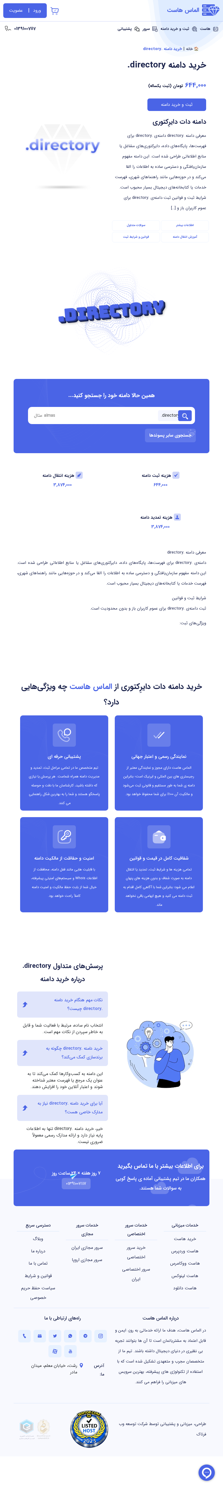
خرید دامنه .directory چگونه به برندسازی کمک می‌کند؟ (74, 1053)
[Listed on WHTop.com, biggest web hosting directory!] (89, 1429)
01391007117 (25, 28)
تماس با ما (38, 1263)
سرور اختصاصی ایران (136, 1274)
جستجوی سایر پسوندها (170, 435)
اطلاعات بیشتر (185, 225)
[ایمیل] (39, 1336)
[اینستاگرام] (100, 1336)
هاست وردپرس (185, 1251)
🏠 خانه (192, 49)
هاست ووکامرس (185, 1263)
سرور (147, 29)
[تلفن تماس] (24, 1336)
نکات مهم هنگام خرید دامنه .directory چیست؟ (78, 1004)
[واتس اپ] (70, 1336)
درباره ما (38, 1251)
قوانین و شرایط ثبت (136, 237)
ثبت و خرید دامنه (175, 29)
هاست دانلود (185, 1288)
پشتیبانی (125, 29)
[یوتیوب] (70, 1351)
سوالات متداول (136, 225)
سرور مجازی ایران (87, 1247)
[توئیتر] (55, 1336)
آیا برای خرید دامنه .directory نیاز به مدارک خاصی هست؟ (70, 1108)
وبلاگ (38, 1238)
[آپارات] (54, 1351)
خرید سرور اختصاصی (136, 1252)
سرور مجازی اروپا (87, 1259)
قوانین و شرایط (38, 1275)
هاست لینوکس (185, 1275)
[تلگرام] (85, 1336)
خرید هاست (185, 1238)
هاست (206, 29)
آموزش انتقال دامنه (185, 237)
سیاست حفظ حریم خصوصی (38, 1293)
